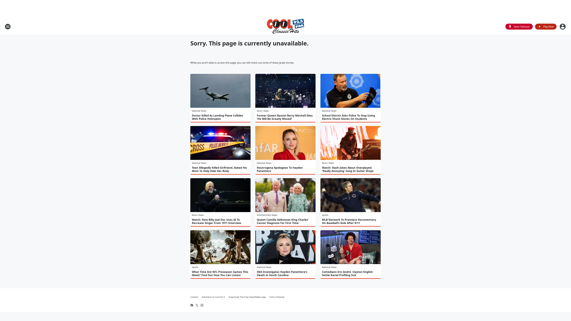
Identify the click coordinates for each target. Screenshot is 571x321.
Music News (263, 110)
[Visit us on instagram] (202, 305)
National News (199, 110)
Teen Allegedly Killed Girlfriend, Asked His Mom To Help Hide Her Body (219, 169)
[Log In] (563, 27)
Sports (325, 215)
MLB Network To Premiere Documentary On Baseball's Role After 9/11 (349, 221)
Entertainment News (267, 215)
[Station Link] (285, 26)
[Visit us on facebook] (192, 305)
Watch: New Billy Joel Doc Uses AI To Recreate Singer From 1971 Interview (216, 221)
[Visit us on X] (197, 305)
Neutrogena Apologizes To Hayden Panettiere (280, 169)
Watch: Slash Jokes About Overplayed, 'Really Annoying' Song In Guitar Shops (348, 169)
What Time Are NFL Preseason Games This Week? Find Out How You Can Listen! (220, 273)
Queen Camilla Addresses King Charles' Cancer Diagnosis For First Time (283, 221)
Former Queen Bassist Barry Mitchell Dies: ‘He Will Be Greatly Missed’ (285, 117)
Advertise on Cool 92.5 (213, 296)
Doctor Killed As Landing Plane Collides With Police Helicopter (217, 117)
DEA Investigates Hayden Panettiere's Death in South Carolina (282, 273)
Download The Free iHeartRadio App (247, 296)
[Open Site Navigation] (8, 27)
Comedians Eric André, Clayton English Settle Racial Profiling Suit (347, 273)
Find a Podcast (276, 296)
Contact (194, 296)
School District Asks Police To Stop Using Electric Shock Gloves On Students (348, 117)
